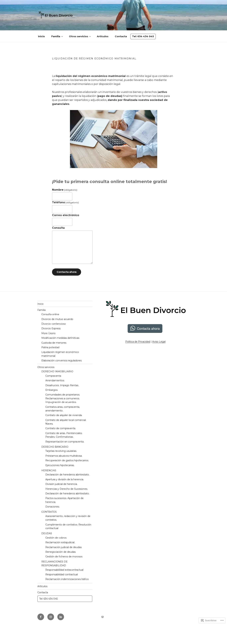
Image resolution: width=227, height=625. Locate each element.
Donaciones (52, 506)
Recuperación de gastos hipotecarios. (67, 460)
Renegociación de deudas (60, 551)
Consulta (58, 227)
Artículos (102, 36)
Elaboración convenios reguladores (61, 360)
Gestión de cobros (55, 537)
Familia (55, 36)
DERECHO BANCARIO (54, 446)
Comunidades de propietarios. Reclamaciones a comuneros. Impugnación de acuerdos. (62, 398)
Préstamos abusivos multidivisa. (63, 455)
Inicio (41, 36)
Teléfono (65, 202)
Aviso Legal (159, 341)
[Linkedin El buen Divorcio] (60, 617)
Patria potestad (50, 347)
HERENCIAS (48, 470)
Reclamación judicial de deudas (63, 547)
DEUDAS (46, 533)
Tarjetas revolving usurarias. (61, 450)
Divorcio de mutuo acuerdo (57, 319)
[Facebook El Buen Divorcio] (40, 617)
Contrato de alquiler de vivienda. (63, 415)
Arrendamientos (54, 380)
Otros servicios (78, 36)
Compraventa (53, 375)
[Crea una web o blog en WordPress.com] (102, 617)
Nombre (64, 189)
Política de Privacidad (137, 341)
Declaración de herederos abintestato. (67, 474)
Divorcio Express (50, 328)
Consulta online (50, 314)
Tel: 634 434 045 (143, 36)
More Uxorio (48, 333)
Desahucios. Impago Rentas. (62, 385)
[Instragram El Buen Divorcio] (50, 617)
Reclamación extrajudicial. (60, 542)
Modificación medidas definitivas (60, 337)
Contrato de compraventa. (60, 428)
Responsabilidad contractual (61, 574)
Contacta (121, 36)
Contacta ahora (66, 271)
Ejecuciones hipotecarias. (59, 465)
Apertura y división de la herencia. (64, 479)
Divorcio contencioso (53, 323)
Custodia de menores (53, 342)
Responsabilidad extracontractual (64, 569)
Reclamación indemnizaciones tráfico (67, 579)
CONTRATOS (49, 511)
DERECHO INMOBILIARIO (57, 371)
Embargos (51, 389)
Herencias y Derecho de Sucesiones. (66, 488)
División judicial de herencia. (61, 484)
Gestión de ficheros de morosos (63, 556)
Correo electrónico (65, 215)
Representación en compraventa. (64, 441)
